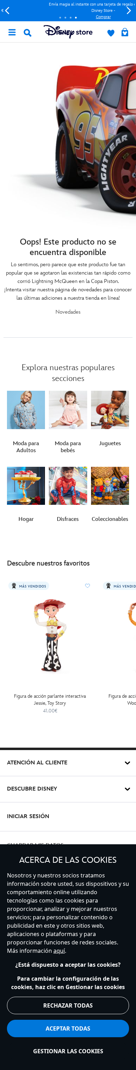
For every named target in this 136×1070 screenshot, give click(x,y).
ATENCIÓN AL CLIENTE (37, 763)
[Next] (129, 10)
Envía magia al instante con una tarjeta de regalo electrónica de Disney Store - (68, 11)
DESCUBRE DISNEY (32, 789)
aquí (59, 951)
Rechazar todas (68, 1005)
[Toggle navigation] (12, 31)
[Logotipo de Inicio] (68, 31)
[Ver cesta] (125, 33)
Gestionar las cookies (68, 1051)
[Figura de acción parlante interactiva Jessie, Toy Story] (50, 634)
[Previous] (7, 10)
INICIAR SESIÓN (28, 816)
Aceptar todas (68, 1028)
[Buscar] (27, 33)
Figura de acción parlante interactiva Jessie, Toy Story (50, 699)
